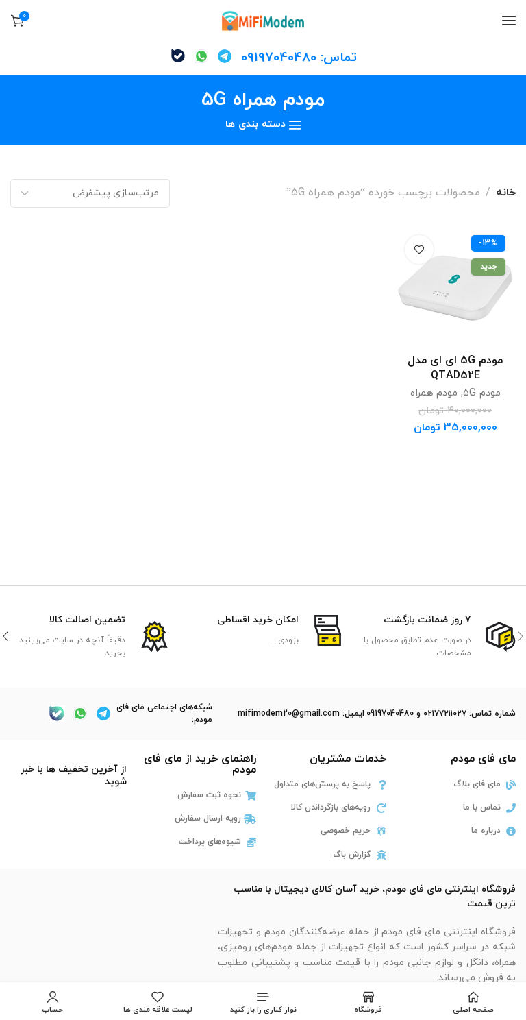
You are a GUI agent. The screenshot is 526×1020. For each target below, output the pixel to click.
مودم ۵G (482, 393)
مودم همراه (434, 393)
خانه (506, 192)
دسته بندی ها (255, 125)
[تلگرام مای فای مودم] (224, 56)
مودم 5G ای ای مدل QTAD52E (455, 368)
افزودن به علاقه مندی (419, 249)
